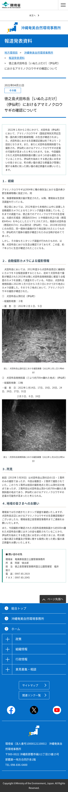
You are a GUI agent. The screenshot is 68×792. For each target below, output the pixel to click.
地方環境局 (11, 52)
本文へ (32, 15)
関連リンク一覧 (31, 695)
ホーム (15, 629)
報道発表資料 (17, 58)
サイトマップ (30, 685)
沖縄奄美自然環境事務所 (38, 52)
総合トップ (18, 608)
